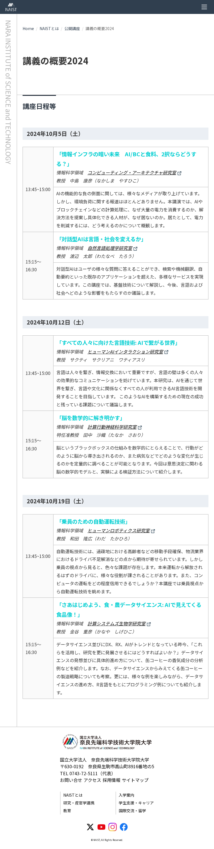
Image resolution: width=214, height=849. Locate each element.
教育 (67, 810)
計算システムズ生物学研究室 (116, 623)
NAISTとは (49, 28)
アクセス (92, 780)
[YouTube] (101, 827)
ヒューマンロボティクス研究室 (118, 530)
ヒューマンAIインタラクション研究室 (125, 351)
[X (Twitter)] (90, 827)
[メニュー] (204, 7)
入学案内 (126, 795)
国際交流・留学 (132, 810)
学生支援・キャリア (136, 803)
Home (28, 28)
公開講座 (72, 28)
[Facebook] (124, 827)
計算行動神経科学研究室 (112, 426)
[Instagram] (112, 827)
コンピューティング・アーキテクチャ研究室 (131, 172)
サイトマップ (135, 780)
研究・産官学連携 (78, 803)
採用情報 (111, 780)
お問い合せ (71, 780)
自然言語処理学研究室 (109, 248)
